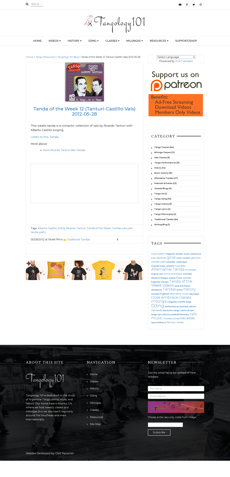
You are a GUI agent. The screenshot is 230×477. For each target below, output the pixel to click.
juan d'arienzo (158, 258)
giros (171, 257)
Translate (187, 61)
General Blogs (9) (163, 188)
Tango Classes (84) (164, 147)
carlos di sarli (187, 310)
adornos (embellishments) (175, 315)
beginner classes (160, 282)
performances (172, 307)
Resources (158, 40)
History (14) (160, 168)
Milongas (133, 40)
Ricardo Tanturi (76, 228)
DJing (92, 40)
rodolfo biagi (184, 302)
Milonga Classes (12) (164, 152)
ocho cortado (183, 258)
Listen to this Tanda (44, 137)
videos (168, 285)
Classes (111, 40)
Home (37, 40)
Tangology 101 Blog (68, 57)
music (157, 318)
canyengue (181, 262)
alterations (156, 290)
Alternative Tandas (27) (166, 178)
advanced (196, 254)
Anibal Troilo (175, 278)
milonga (159, 301)
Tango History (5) (163, 204)
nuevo (187, 254)
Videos (54, 40)
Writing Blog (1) (162, 224)
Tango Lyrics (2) (162, 209)
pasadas (170, 262)
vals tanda (156, 310)
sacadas (187, 318)
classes (185, 297)
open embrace (158, 322)
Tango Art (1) (160, 193)
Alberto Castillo (47, 228)
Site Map (95, 424)
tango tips (156, 315)
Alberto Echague (159, 278)
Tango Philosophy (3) (165, 214)
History (73, 40)
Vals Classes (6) (162, 157)
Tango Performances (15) (167, 162)
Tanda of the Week (99, 228)
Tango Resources (45, 57)
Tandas (116, 228)
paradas (187, 278)
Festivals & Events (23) (165, 183)
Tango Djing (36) (162, 199)
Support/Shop (186, 40)
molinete (187, 274)
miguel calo (157, 274)
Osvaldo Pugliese (160, 294)
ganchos (195, 258)
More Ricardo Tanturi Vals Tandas (64, 150)
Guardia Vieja (158, 266)
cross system (158, 254)
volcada (155, 262)
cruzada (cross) (171, 318)
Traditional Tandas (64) (166, 219)
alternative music (179, 294)
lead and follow (182, 286)
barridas (184, 307)
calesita (170, 266)
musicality (179, 266)
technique (176, 274)
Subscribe (159, 432)
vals (124, 228)
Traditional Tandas (78, 239)
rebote (192, 307)
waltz (42, 232)
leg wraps (194, 294)
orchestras (190, 269)
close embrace (164, 297)
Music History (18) (163, 173)
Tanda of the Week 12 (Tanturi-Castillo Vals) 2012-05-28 (84, 111)
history (189, 289)
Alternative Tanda (167, 269)
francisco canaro (175, 322)
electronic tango (171, 310)
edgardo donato (174, 254)
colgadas (172, 302)
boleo (180, 290)
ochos (167, 274)
